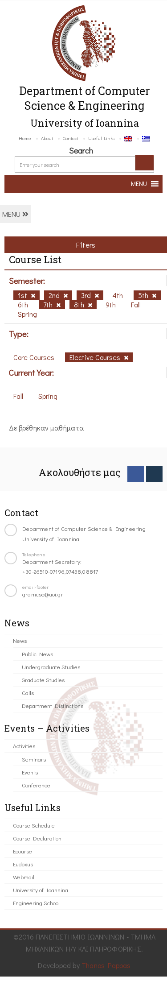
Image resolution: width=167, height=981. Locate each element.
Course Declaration (37, 838)
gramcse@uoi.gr (42, 594)
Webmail (23, 877)
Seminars (34, 759)
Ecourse (22, 851)
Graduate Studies (43, 679)
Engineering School (36, 902)
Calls (28, 692)
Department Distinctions (52, 705)
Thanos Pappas (106, 965)
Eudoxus (23, 864)
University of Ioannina (40, 890)
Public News (37, 654)
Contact (70, 138)
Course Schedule (34, 825)
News (20, 640)
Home (25, 138)
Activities (24, 745)
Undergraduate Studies (51, 667)
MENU (12, 214)
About (47, 138)
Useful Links (101, 138)
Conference (36, 785)
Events (30, 772)
